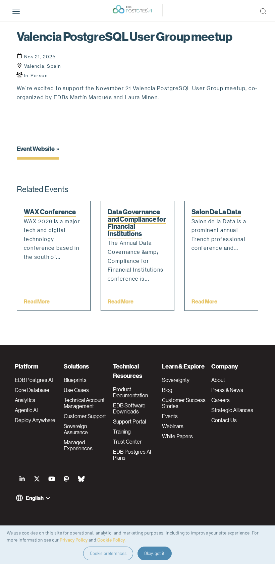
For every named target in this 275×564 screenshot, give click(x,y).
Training (122, 432)
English (35, 497)
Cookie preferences (108, 553)
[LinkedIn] (22, 479)
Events (170, 416)
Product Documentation (130, 392)
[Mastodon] (66, 479)
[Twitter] (37, 479)
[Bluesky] (81, 479)
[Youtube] (51, 479)
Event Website (36, 148)
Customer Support (85, 416)
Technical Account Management (84, 403)
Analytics (25, 400)
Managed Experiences (78, 445)
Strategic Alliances (232, 410)
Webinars (172, 426)
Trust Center (127, 442)
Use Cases (76, 390)
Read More (37, 301)
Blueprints (75, 380)
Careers (220, 400)
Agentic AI (26, 410)
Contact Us (224, 420)
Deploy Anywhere (35, 420)
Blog (167, 390)
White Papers (177, 436)
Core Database (32, 390)
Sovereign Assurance (76, 429)
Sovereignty (175, 380)
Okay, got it (154, 553)
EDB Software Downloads (129, 408)
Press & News (227, 390)
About (218, 380)
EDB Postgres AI (34, 380)
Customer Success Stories (184, 403)
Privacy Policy (74, 540)
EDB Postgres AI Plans (132, 455)
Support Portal (129, 421)
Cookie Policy (111, 540)
